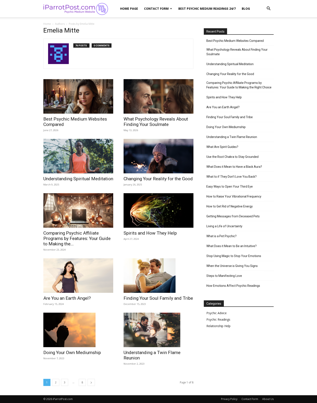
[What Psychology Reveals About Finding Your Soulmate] (158, 96)
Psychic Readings (218, 319)
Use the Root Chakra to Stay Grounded (232, 156)
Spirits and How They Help (150, 233)
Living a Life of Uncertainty (224, 226)
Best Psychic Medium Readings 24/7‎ (207, 8)
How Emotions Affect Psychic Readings (233, 285)
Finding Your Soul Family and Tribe (158, 298)
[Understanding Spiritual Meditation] (78, 156)
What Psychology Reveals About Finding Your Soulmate (156, 121)
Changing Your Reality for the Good (158, 178)
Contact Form (156, 8)
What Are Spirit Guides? (222, 147)
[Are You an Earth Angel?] (78, 275)
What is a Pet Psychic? (221, 236)
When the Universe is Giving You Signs (232, 266)
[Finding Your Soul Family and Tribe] (158, 275)
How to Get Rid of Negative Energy (229, 206)
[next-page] (91, 382)
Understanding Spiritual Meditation (78, 178)
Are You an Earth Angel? (67, 298)
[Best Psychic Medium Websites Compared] (78, 96)
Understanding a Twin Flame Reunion (231, 137)
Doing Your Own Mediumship (72, 352)
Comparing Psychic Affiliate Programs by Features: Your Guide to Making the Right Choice (238, 85)
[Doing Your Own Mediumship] (78, 330)
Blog (246, 8)
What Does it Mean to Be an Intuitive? (231, 246)
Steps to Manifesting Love (224, 276)
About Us (268, 399)
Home (47, 24)
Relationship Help (218, 326)
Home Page (129, 8)
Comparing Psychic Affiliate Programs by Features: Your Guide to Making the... (77, 238)
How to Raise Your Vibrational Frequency (233, 196)
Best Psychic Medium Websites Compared (235, 40)
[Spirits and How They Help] (158, 210)
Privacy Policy (229, 399)
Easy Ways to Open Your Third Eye (229, 186)
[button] (268, 9)
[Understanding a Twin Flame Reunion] (158, 330)
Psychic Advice (216, 313)
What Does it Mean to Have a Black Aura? (234, 166)
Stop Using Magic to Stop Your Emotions (233, 256)
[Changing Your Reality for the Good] (158, 156)
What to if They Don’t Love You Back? (231, 176)
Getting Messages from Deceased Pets (233, 216)
